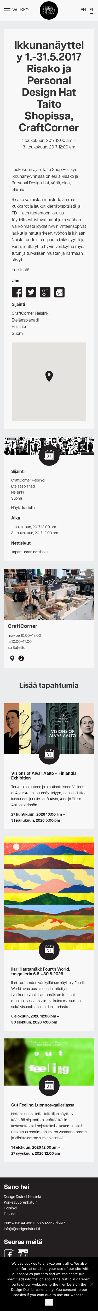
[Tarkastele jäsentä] (21, 659)
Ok (49, 1302)
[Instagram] (23, 1254)
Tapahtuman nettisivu (29, 552)
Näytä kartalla (23, 508)
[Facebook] (9, 1254)
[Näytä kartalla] (12, 659)
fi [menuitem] (91, 10)
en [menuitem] (83, 10)
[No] (91, 1284)
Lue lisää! (20, 270)
